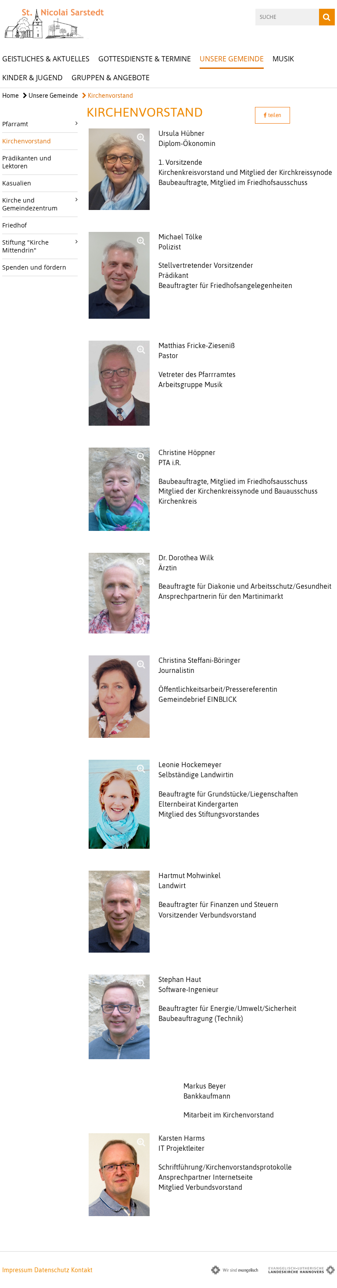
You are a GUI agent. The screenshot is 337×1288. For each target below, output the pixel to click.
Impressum (17, 1270)
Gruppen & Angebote (111, 77)
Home (10, 95)
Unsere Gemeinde (232, 59)
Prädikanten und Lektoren (26, 162)
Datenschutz (51, 1270)
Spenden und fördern (34, 267)
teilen (274, 115)
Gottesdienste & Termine (144, 59)
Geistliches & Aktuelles (46, 59)
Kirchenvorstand (109, 95)
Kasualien (16, 183)
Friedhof (14, 225)
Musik (283, 59)
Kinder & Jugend (32, 77)
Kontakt (82, 1270)
